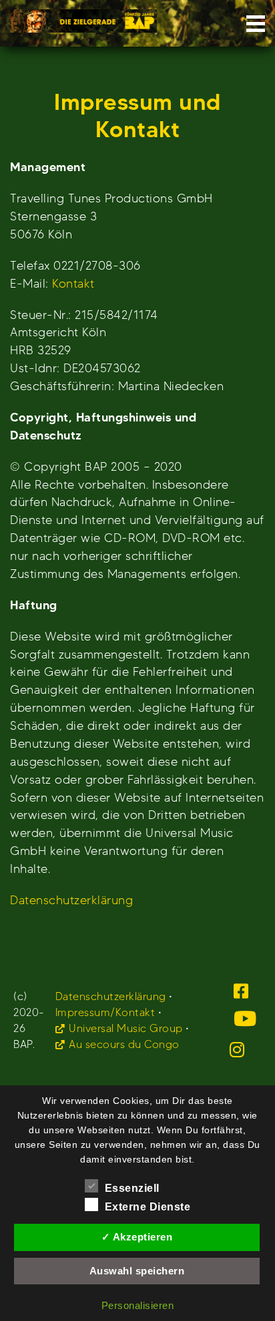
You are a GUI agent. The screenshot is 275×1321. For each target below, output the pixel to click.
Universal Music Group (126, 1028)
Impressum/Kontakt (105, 1012)
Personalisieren (137, 1305)
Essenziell (132, 1188)
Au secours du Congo (124, 1044)
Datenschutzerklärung (71, 900)
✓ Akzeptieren (137, 1236)
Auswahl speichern (137, 1270)
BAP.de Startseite (83, 17)
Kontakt (73, 283)
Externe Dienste (148, 1206)
